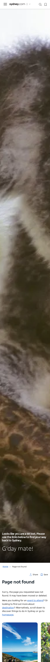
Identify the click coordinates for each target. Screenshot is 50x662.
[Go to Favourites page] (45, 4)
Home (5, 567)
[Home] (17, 4)
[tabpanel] (25, 281)
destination (8, 608)
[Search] (40, 5)
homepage (7, 615)
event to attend (35, 600)
